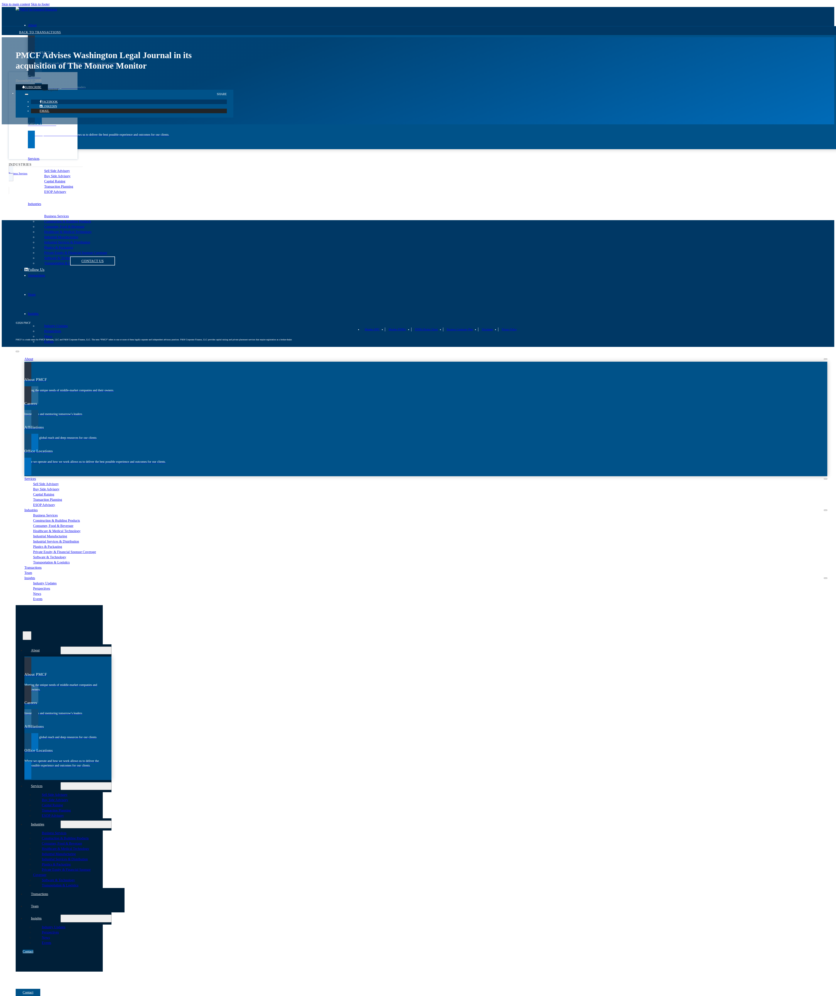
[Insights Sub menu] (825, 578)
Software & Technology (49, 557)
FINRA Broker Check (426, 329)
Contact (28, 951)
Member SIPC (372, 329)
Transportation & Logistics (51, 562)
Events (49, 341)
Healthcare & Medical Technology (68, 232)
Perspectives (52, 331)
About (32, 25)
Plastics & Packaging (47, 547)
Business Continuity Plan (460, 329)
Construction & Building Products (67, 221)
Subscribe (33, 87)
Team (28, 573)
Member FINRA (397, 329)
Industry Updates (56, 326)
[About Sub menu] (825, 359)
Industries (34, 204)
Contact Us (92, 261)
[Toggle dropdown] (26, 94)
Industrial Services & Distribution (56, 541)
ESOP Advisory (55, 192)
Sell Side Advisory (57, 171)
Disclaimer (487, 329)
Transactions (33, 567)
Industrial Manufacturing (50, 536)
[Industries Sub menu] (825, 510)
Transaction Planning (58, 186)
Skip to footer (40, 4)
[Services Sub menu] (825, 478)
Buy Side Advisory (57, 176)
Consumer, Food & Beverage (64, 226)
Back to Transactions (40, 32)
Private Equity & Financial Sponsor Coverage (64, 552)
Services (33, 158)
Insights (33, 314)
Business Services (56, 216)
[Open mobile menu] (17, 351)
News (48, 336)
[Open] (27, 635)
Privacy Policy (509, 329)
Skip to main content (16, 4)
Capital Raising (54, 181)
